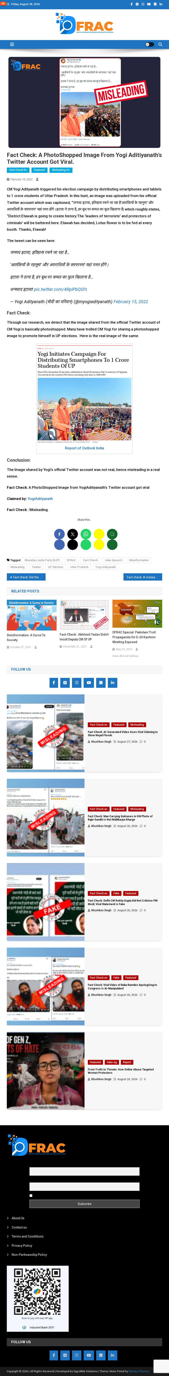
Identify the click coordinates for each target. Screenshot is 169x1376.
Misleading (17, 567)
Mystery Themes (139, 1371)
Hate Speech (113, 560)
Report (127, 1062)
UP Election (55, 567)
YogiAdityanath (40, 498)
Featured (39, 170)
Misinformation (139, 560)
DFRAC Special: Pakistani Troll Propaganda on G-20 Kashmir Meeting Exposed (134, 637)
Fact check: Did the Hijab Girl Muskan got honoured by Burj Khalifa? (29, 577)
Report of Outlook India (84, 448)
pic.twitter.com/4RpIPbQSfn (60, 289)
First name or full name (45, 1164)
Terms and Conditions (28, 1236)
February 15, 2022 (131, 301)
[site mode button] (149, 44)
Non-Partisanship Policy (29, 1254)
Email (33, 1180)
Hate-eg (112, 1062)
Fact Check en (18, 170)
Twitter (36, 567)
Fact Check (90, 560)
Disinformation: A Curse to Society (26, 637)
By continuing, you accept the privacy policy (64, 1195)
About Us (18, 1218)
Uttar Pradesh (79, 567)
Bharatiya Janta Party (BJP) (42, 560)
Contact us (19, 1227)
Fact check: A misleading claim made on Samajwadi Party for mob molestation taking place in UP (144, 577)
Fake (116, 893)
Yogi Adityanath (106, 567)
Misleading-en (61, 170)
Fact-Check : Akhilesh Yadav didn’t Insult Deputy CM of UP (84, 637)
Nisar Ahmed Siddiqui (125, 656)
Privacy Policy (22, 1245)
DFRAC (71, 560)
